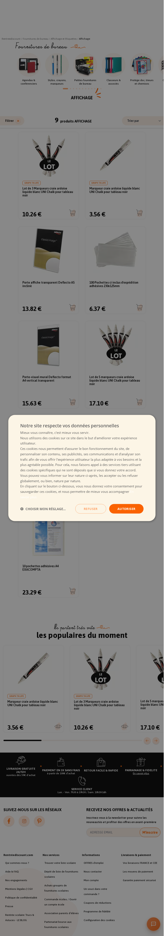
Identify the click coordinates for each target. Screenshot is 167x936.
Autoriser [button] (126, 508)
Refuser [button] (91, 508)
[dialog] (82, 468)
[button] (43, 508)
